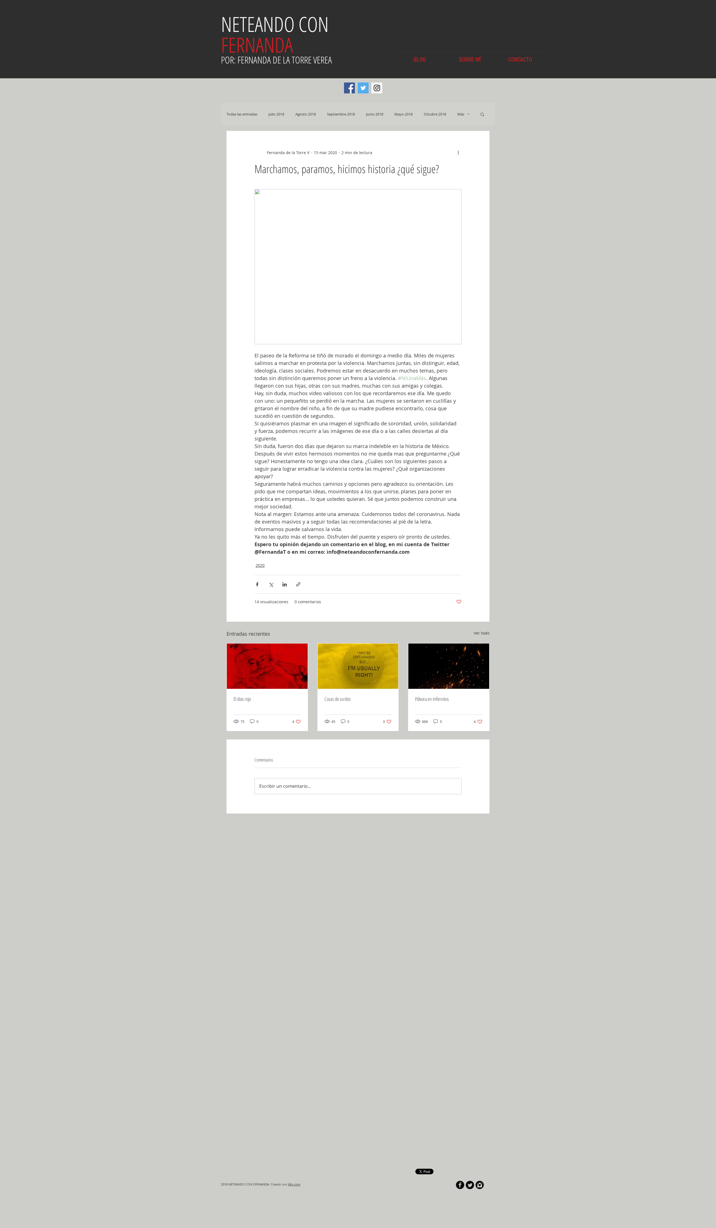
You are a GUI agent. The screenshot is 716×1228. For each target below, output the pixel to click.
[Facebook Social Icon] (349, 88)
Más (460, 114)
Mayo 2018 (403, 114)
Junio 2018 (374, 114)
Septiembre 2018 (341, 114)
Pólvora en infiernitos (432, 699)
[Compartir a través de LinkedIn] (284, 584)
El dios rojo (242, 699)
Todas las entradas (242, 114)
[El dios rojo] (267, 666)
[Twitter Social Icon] (363, 88)
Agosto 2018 (305, 114)
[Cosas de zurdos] (358, 666)
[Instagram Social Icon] (376, 88)
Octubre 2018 (435, 114)
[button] (482, 114)
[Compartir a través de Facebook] (257, 584)
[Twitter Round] (470, 966)
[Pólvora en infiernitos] (448, 666)
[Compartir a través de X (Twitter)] (271, 584)
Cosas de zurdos (337, 699)
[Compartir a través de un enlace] (298, 584)
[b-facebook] (460, 966)
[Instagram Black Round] (479, 966)
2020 (260, 565)
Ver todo (481, 633)
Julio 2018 (276, 114)
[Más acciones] (458, 152)
